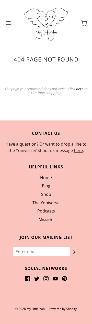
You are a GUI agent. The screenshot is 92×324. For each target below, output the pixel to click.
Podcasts (46, 211)
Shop (46, 194)
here (79, 88)
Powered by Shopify (63, 309)
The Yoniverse (46, 203)
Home (46, 177)
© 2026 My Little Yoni (30, 309)
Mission (46, 219)
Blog (46, 186)
